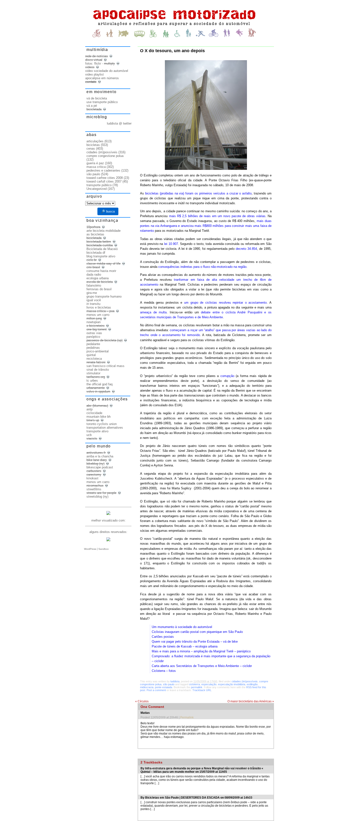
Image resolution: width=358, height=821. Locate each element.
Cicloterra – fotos (164, 671)
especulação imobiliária (231, 684)
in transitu (93, 304)
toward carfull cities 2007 (104, 181)
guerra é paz (95, 163)
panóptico (93, 336)
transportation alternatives (104, 427)
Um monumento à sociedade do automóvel (182, 627)
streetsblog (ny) (97, 496)
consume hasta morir (101, 271)
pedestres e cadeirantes (103, 170)
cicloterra (194, 684)
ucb (89, 435)
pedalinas (93, 347)
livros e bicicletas (98, 307)
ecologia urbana (97, 278)
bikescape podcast (99, 467)
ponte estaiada (163, 687)
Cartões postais (163, 636)
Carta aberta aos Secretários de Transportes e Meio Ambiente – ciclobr (202, 666)
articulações (95, 141)
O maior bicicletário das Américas (250, 701)
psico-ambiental (97, 351)
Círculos (142, 701)
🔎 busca (108, 211)
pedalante (93, 344)
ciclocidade (94, 413)
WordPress (90, 549)
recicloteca (94, 358)
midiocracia (146, 687)
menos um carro (97, 315)
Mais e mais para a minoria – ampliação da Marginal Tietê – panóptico (201, 651)
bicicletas (93, 145)
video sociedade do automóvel (106, 71)
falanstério (93, 285)
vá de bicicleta (96, 98)
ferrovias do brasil (99, 289)
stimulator (93, 373)
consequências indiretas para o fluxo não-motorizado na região (202, 267)
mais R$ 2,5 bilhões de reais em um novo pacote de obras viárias (217, 216)
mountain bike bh (98, 416)
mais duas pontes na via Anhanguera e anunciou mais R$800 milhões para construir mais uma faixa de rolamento (206, 225)
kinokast (92, 478)
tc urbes (92, 380)
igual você (93, 300)
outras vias (94, 333)
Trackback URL (201, 690)
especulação (209, 684)
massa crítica (96, 167)
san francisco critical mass (105, 366)
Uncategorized (96, 189)
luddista (174, 681)
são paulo (168, 684)
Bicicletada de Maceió (102, 249)
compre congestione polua (104, 156)
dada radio (93, 274)
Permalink (187, 717)
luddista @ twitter (119, 123)
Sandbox (103, 549)
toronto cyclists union (101, 424)
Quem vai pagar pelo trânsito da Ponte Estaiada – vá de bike (195, 641)
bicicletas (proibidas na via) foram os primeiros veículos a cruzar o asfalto (198, 193)
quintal (91, 355)
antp (89, 409)
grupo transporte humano (104, 296)
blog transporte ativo (100, 256)
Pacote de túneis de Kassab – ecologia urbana (184, 646)
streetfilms (93, 489)
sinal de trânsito (97, 369)
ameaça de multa (153, 312)
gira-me (91, 293)
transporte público (99, 185)
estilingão (252, 684)
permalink (196, 687)
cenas (90, 148)
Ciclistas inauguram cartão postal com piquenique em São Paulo (197, 632)
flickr (97, 63)
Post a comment (156, 690)
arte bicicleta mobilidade (103, 230)
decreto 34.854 (246, 249)
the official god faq (99, 384)
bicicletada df (95, 252)
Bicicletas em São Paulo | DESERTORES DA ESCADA (182, 797)
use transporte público (102, 102)
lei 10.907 (171, 244)
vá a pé (91, 105)
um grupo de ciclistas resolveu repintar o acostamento (225, 302)
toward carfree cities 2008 (104, 178)
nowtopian (93, 322)
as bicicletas (95, 234)
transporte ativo (97, 431)
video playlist (94, 74)
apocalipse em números (102, 78)
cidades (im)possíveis (245, 681)
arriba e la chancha (99, 456)
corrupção (227, 376)
